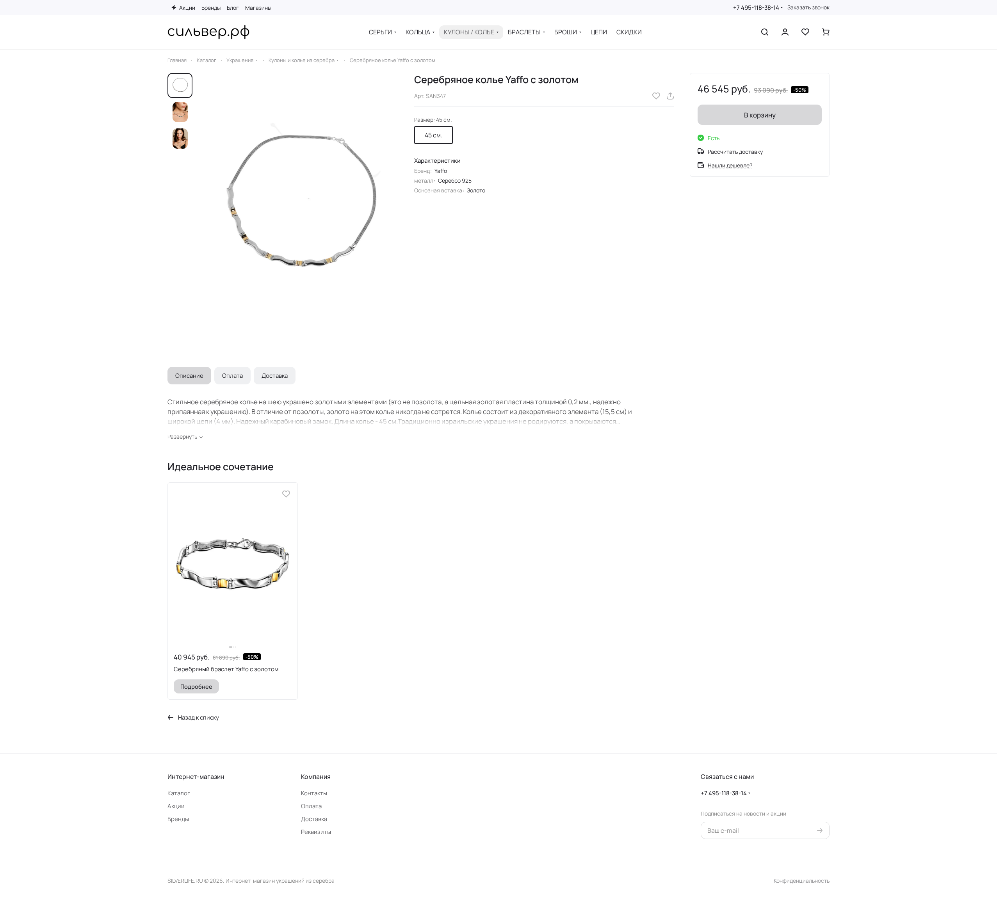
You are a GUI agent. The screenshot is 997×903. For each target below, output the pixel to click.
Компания (316, 776)
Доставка (275, 376)
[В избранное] (656, 96)
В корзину (760, 114)
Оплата (232, 376)
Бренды (178, 819)
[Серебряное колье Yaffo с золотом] (300, 204)
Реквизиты (316, 832)
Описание (189, 376)
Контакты (314, 793)
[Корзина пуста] (826, 32)
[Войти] (785, 32)
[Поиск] (765, 32)
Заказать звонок (808, 7)
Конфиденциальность (802, 880)
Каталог (178, 793)
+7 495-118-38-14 (756, 8)
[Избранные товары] (805, 32)
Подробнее (196, 686)
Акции (176, 806)
